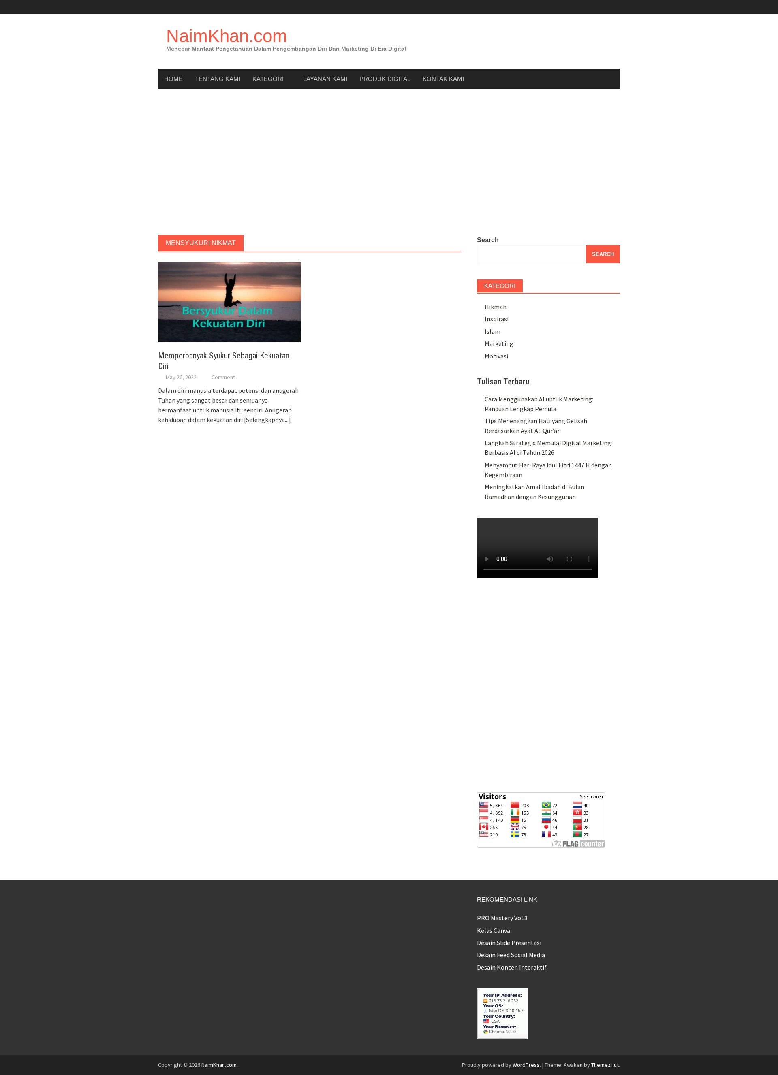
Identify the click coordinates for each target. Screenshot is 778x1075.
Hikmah (496, 307)
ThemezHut (605, 1065)
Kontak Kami (443, 78)
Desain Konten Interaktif (512, 967)
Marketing (499, 343)
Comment (223, 377)
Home (173, 78)
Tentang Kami (217, 78)
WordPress (526, 1065)
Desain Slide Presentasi (509, 942)
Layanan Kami (325, 78)
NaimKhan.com (226, 36)
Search (488, 240)
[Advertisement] (389, 162)
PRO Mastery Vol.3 (502, 918)
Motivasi (496, 356)
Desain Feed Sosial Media (511, 955)
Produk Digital (384, 78)
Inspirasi (497, 319)
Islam (492, 331)
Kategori (268, 78)
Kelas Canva (493, 930)
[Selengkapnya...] (267, 420)
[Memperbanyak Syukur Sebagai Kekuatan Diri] (229, 301)
